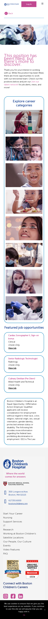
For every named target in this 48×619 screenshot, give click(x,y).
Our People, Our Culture (17, 541)
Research (8, 529)
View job (12, 348)
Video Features (11, 549)
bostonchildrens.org (18, 503)
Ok (24, 615)
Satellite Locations (13, 537)
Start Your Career (13, 513)
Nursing (7, 517)
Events (7, 545)
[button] (28, 4)
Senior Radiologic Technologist (23, 358)
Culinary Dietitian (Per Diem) (21, 378)
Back (10, 13)
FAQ (5, 553)
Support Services (12, 521)
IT (4, 525)
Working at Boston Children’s (19, 533)
